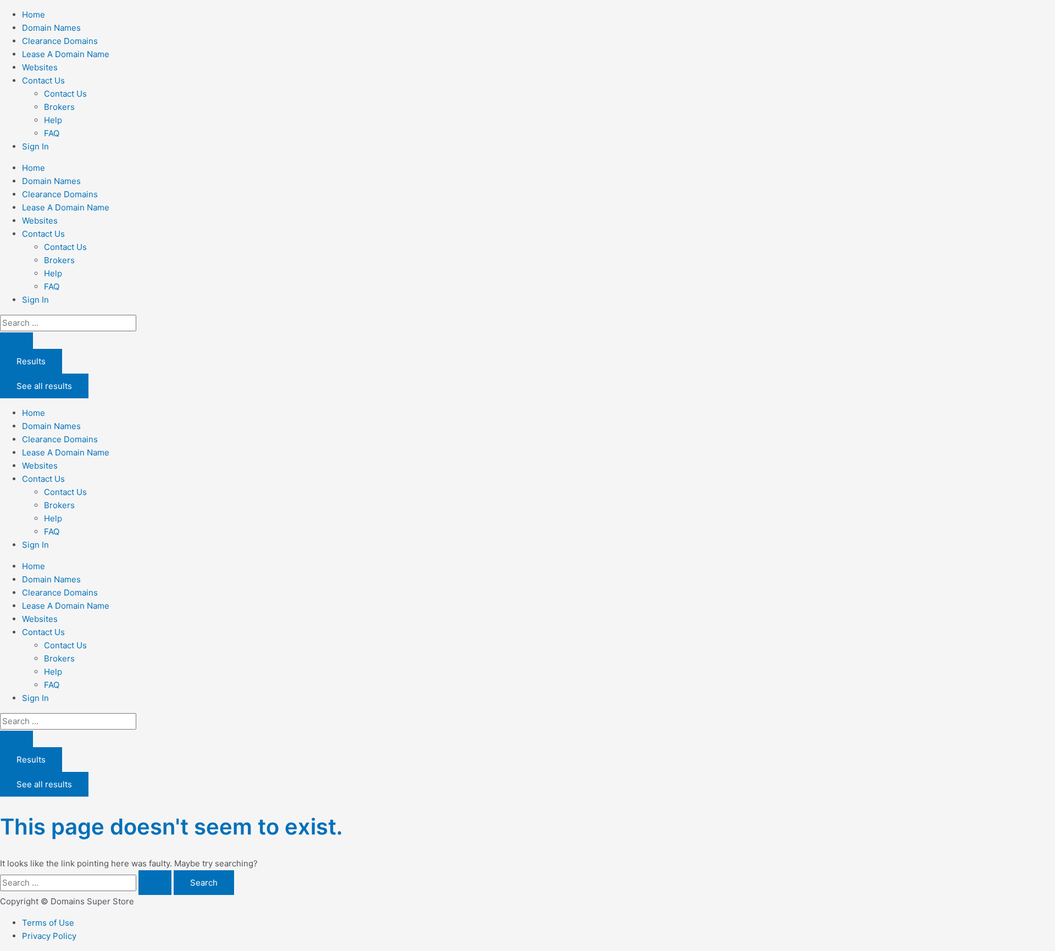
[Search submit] (16, 340)
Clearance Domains (60, 41)
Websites (40, 67)
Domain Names (51, 28)
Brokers (59, 107)
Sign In (35, 146)
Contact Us (65, 93)
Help (53, 120)
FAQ (51, 133)
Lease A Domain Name (65, 54)
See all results (44, 386)
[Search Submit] (154, 882)
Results (31, 361)
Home (33, 14)
